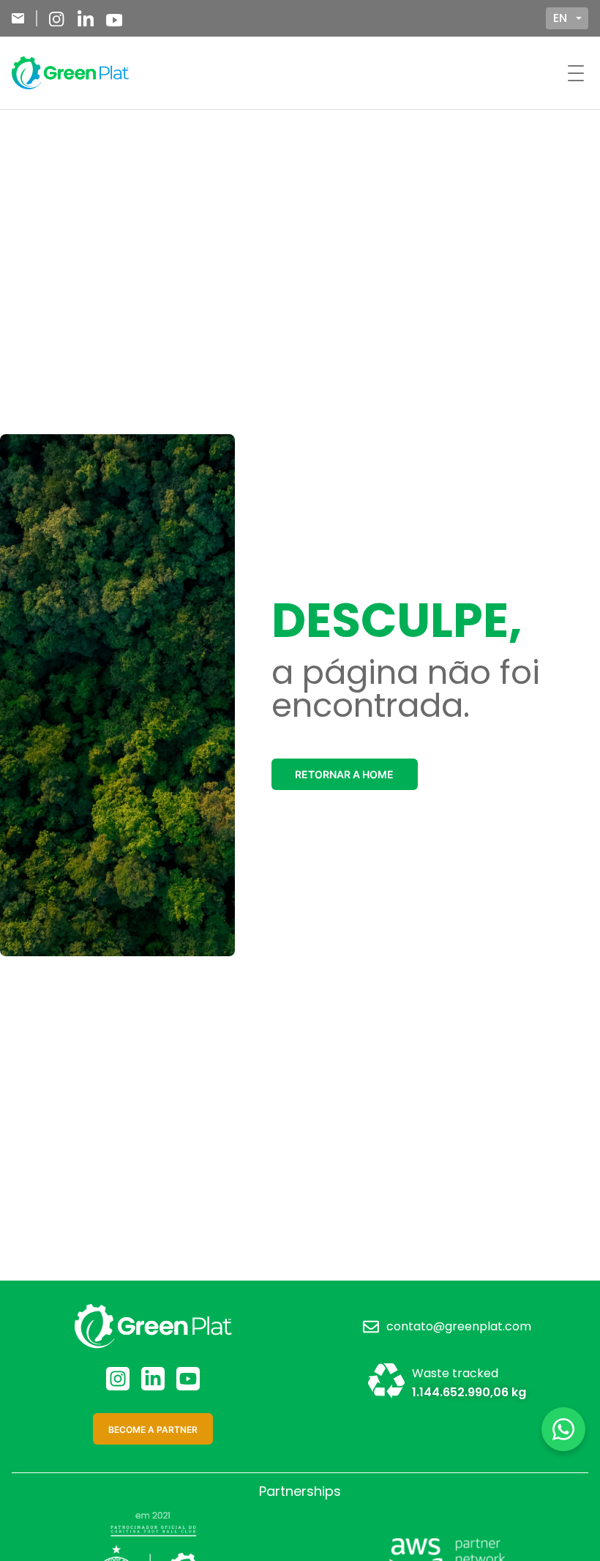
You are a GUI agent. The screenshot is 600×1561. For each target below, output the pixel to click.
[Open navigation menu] (575, 73)
